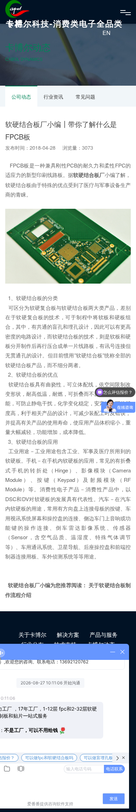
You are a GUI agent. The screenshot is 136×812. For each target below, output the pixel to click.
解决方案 (68, 635)
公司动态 (21, 96)
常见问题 (85, 96)
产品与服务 (104, 635)
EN (107, 33)
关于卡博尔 (32, 635)
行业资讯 (53, 96)
